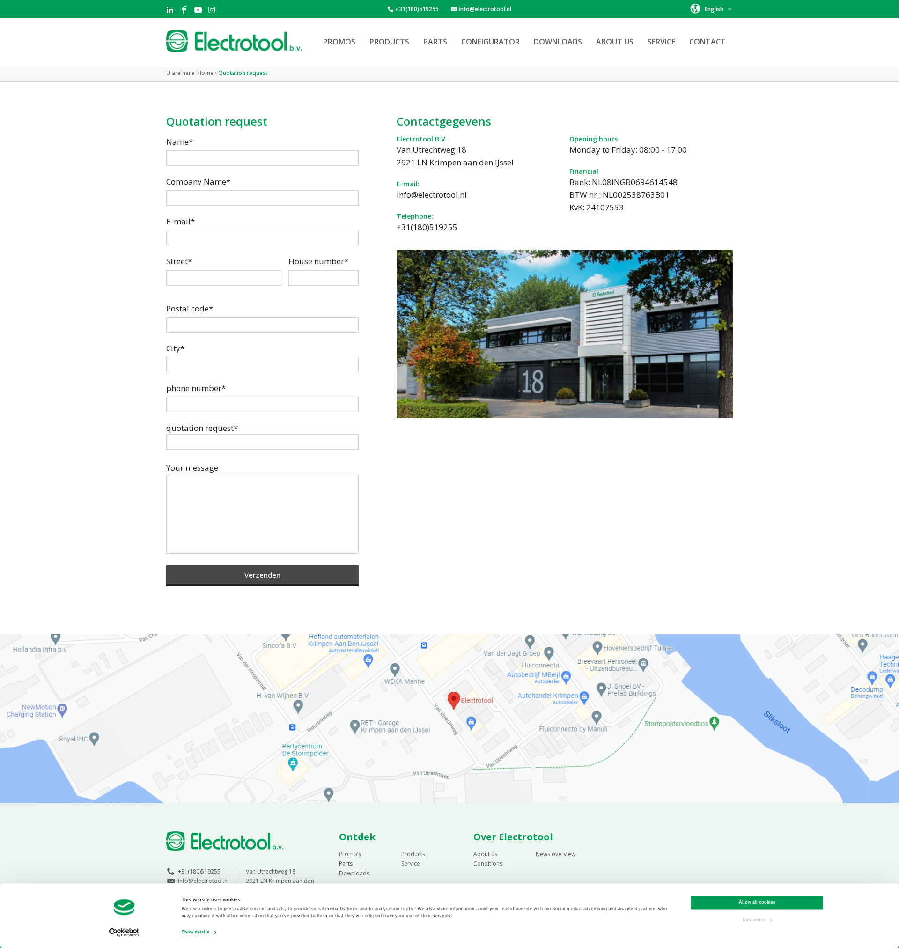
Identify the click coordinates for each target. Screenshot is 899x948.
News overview (555, 854)
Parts (435, 42)
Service (661, 42)
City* (175, 348)
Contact (707, 42)
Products (389, 42)
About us (615, 42)
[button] (712, 8)
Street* (179, 261)
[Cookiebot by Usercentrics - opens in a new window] (124, 932)
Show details (195, 932)
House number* (318, 261)
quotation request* (202, 427)
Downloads (558, 42)
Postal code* (189, 308)
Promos (339, 42)
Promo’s (350, 854)
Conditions (487, 863)
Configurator (490, 42)
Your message (192, 467)
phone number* (196, 388)
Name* (179, 141)
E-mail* (180, 221)
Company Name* (198, 181)
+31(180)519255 (417, 9)
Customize (754, 920)
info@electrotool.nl (485, 9)
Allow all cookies (757, 902)
